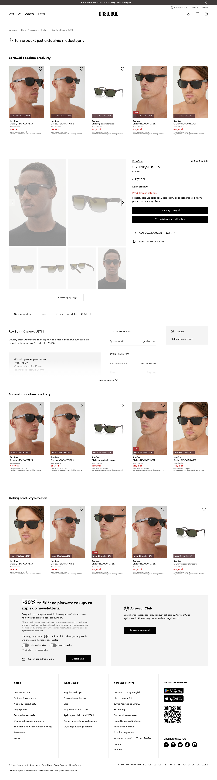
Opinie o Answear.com (25, 698)
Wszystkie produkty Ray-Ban (170, 219)
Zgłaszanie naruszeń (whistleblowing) (33, 726)
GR (160, 765)
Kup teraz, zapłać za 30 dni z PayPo (132, 738)
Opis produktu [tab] (22, 314)
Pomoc (117, 743)
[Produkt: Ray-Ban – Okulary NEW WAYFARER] (26, 92)
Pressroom (19, 732)
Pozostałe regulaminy (75, 698)
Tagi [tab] (43, 314)
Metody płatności (123, 698)
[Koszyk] (206, 14)
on (19, 13)
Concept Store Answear (126, 715)
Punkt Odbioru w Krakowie (127, 721)
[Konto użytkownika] (188, 14)
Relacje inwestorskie (24, 715)
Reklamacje (120, 709)
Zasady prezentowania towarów (80, 721)
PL (179, 765)
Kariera (17, 738)
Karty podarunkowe (124, 726)
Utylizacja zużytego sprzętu (78, 726)
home (41, 13)
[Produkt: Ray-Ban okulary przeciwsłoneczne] (108, 92)
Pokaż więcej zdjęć (67, 297)
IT (175, 765)
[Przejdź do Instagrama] (173, 745)
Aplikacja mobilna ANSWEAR (79, 715)
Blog (66, 703)
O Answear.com (22, 692)
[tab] (73, 314)
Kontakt (118, 749)
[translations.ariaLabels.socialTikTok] (187, 745)
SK (193, 765)
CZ (155, 765)
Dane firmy (47, 765)
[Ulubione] (197, 14)
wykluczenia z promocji (32, 630)
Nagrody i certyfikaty (25, 703)
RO (184, 765)
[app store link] (173, 698)
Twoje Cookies (60, 765)
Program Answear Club (76, 709)
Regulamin (35, 765)
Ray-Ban (137, 161)
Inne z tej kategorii (170, 210)
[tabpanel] (108, 350)
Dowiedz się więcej (140, 630)
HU (170, 765)
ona (11, 13)
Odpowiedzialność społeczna (29, 721)
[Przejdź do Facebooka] (166, 745)
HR (165, 765)
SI (189, 765)
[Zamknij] (205, 2)
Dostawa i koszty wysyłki (127, 692)
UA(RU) (205, 765)
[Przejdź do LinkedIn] (194, 745)
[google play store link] (173, 691)
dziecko (29, 13)
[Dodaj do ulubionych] (40, 69)
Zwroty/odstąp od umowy (127, 703)
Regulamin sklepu (73, 692)
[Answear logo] (108, 13)
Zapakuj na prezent (124, 732)
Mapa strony (75, 765)
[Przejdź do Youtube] (180, 745)
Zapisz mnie (78, 658)
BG (144, 765)
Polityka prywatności (18, 765)
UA (198, 765)
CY (150, 765)
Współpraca (20, 709)
